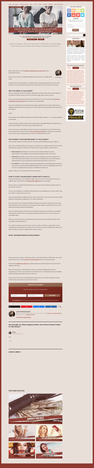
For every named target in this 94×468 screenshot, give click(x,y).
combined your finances (22, 263)
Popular (75, 68)
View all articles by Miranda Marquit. (23, 317)
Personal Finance (32, 39)
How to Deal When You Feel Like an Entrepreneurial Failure (79, 100)
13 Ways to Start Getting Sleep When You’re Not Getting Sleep (79, 98)
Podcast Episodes (24, 4)
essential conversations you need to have (35, 71)
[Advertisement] (36, 59)
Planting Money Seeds (30, 314)
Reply (10, 340)
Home (10, 4)
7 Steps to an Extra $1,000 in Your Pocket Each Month (78, 102)
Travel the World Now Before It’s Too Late (75, 91)
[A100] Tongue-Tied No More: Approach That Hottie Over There (80, 81)
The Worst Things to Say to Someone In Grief (76, 95)
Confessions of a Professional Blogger (54, 313)
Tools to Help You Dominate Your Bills (74, 96)
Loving (39, 4)
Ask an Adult (16, 4)
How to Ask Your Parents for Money (74, 99)
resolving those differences (34, 181)
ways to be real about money (32, 259)
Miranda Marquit (28, 37)
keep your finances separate (37, 131)
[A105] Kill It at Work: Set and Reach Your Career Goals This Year (80, 70)
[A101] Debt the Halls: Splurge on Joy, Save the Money (78, 80)
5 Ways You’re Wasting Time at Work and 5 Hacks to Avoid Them (80, 94)
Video (31, 4)
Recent (69, 68)
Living (35, 4)
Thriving (45, 4)
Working (50, 4)
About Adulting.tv (58, 4)
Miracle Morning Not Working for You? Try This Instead (78, 103)
